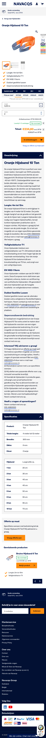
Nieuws (4, 660)
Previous (35, 581)
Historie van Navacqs (9, 673)
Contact (5, 653)
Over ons (5, 656)
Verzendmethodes (9, 629)
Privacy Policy (7, 642)
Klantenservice (7, 636)
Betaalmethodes (8, 625)
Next (42, 44)
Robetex (5, 694)
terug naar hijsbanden (12, 18)
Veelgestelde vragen (9, 663)
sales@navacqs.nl (31, 236)
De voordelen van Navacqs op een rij (15, 670)
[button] (36, 32)
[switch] (41, 734)
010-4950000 (34, 233)
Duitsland (5, 684)
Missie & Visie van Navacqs (12, 666)
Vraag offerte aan (14, 537)
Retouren (5, 632)
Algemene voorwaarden (10, 639)
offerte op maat (30, 348)
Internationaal (7, 690)
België (4, 687)
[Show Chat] (36, 736)
